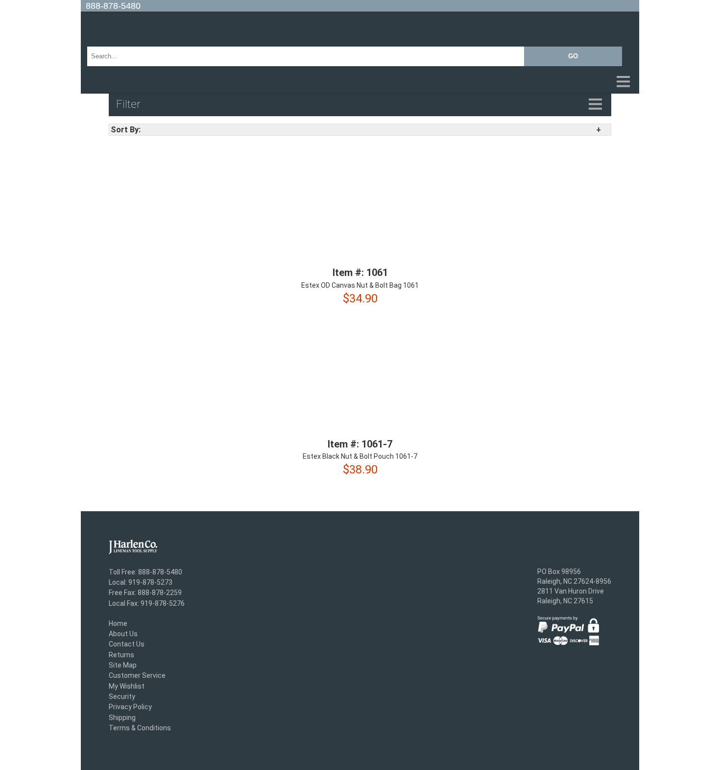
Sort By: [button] (126, 129)
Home (118, 623)
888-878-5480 (113, 6)
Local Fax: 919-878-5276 (147, 603)
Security (122, 696)
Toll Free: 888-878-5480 (145, 572)
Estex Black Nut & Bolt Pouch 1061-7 (360, 456)
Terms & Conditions (140, 728)
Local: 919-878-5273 (140, 582)
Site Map (123, 665)
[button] (360, 82)
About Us (123, 634)
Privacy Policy (130, 707)
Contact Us (126, 644)
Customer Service (137, 676)
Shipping (122, 717)
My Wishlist (126, 686)
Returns (121, 655)
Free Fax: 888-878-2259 (145, 593)
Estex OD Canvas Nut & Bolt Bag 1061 (360, 285)
